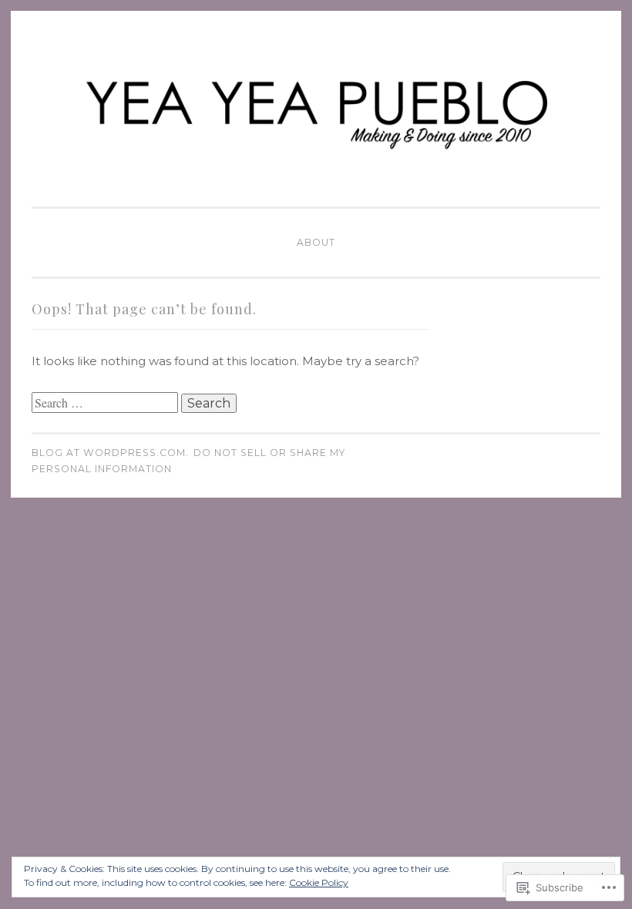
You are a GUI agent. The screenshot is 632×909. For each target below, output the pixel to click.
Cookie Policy (318, 882)
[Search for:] (106, 403)
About (316, 242)
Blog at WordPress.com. (110, 452)
